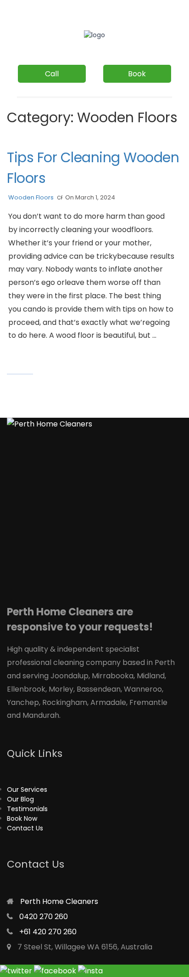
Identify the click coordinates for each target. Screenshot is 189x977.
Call (52, 73)
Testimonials (27, 808)
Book (137, 73)
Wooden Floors (31, 197)
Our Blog (20, 799)
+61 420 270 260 (48, 931)
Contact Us (25, 828)
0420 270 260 (43, 916)
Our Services (27, 789)
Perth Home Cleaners (59, 901)
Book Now (22, 818)
